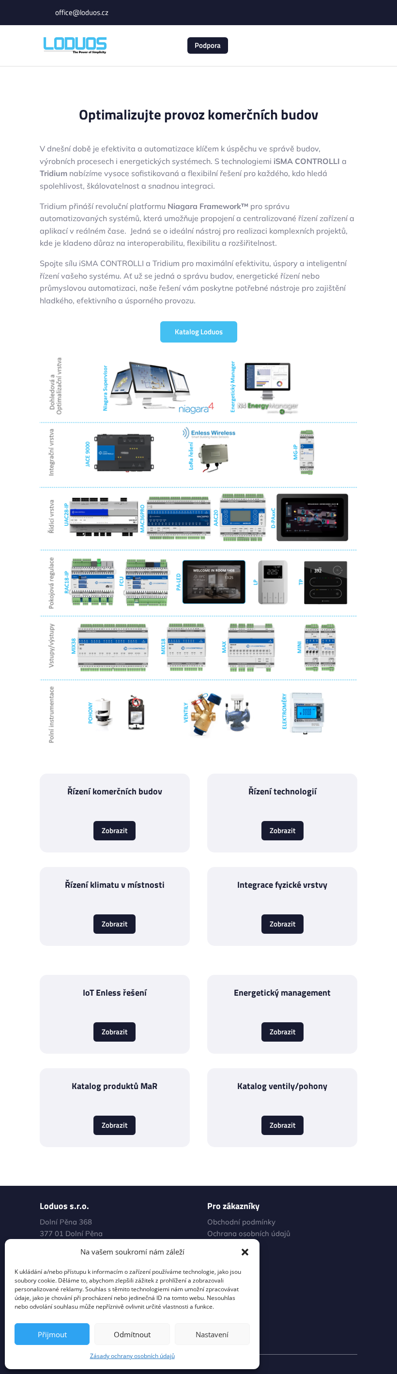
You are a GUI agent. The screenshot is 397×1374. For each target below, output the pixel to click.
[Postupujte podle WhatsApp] (349, 12)
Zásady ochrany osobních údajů (132, 1356)
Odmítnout (132, 1334)
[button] (245, 1252)
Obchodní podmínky (241, 1221)
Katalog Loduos (199, 331)
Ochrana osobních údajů (248, 1233)
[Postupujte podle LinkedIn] (311, 12)
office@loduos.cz (81, 12)
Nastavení (212, 1334)
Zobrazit (114, 830)
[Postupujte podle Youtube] (330, 12)
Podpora (208, 45)
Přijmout (52, 1334)
